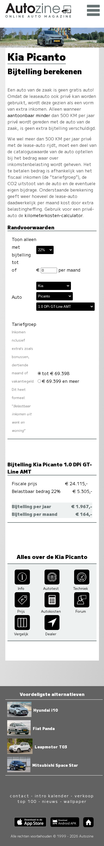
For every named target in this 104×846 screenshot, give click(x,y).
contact (19, 795)
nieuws (50, 801)
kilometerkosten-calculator (53, 215)
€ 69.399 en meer (60, 381)
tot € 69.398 (56, 373)
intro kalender (52, 795)
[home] (86, 825)
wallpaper (75, 801)
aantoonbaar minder (28, 115)
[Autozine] (52, 9)
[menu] (93, 10)
